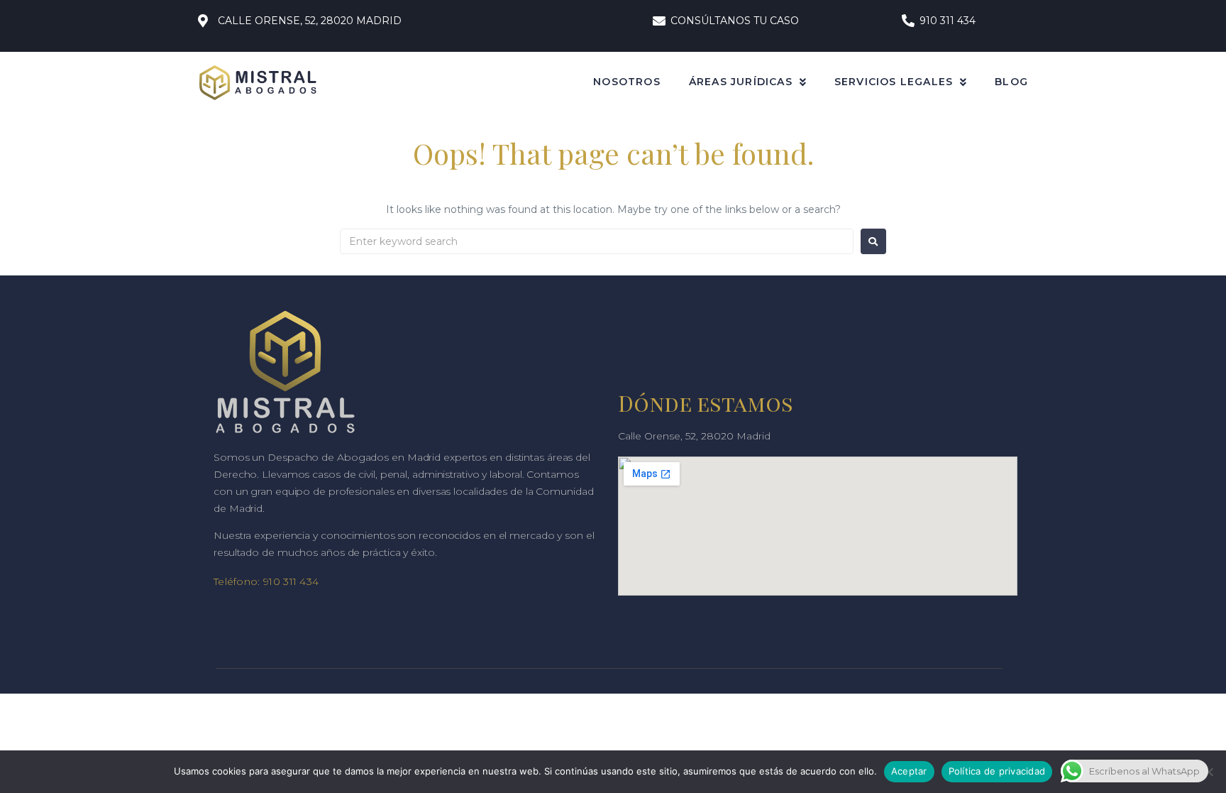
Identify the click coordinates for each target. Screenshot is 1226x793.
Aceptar (909, 771)
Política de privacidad (997, 771)
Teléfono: (237, 581)
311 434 (299, 581)
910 (271, 581)
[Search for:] (597, 241)
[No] (1208, 772)
